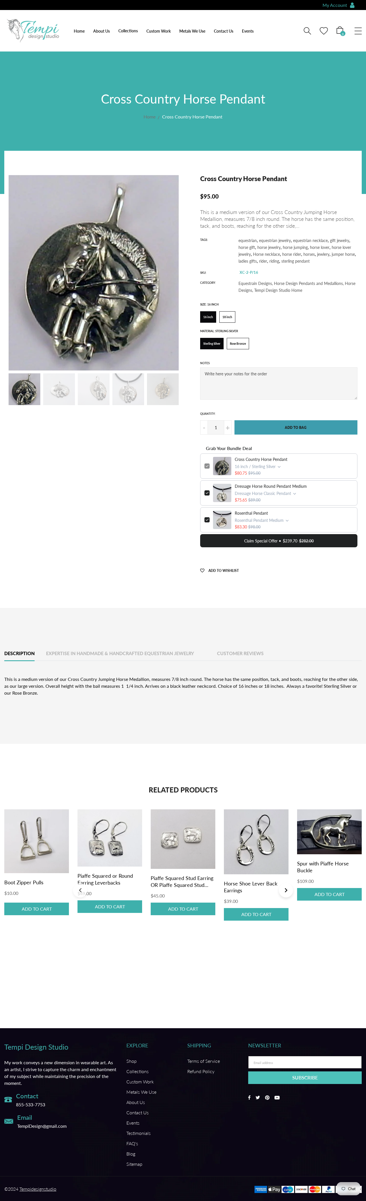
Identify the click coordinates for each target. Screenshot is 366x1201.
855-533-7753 (30, 1104)
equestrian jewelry (275, 240)
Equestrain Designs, (255, 283)
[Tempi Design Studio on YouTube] (277, 1097)
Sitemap (134, 1164)
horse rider (291, 254)
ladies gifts (247, 261)
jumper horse (343, 254)
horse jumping (295, 247)
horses (309, 254)
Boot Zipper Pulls (23, 882)
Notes (205, 363)
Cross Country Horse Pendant (261, 459)
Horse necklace (266, 254)
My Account (335, 5)
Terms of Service (203, 1061)
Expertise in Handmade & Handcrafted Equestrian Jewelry (120, 653)
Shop (131, 1061)
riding (274, 261)
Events (248, 31)
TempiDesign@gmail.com (42, 1126)
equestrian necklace (310, 240)
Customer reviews (240, 653)
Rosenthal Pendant (251, 513)
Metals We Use (192, 31)
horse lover (319, 247)
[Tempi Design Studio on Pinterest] (267, 1097)
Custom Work (158, 31)
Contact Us (223, 31)
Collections (137, 1071)
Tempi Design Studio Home (278, 290)
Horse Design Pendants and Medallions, (309, 283)
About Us (101, 31)
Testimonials (138, 1133)
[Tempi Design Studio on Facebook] (249, 1097)
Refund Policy (200, 1071)
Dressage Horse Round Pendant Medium (271, 486)
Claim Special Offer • (279, 540)
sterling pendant (295, 261)
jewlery (323, 254)
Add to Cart (37, 908)
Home (79, 31)
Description (19, 653)
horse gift (246, 247)
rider (263, 261)
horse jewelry (269, 247)
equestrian (247, 240)
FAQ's (132, 1143)
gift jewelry (339, 240)
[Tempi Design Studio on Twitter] (258, 1097)
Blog (130, 1153)
